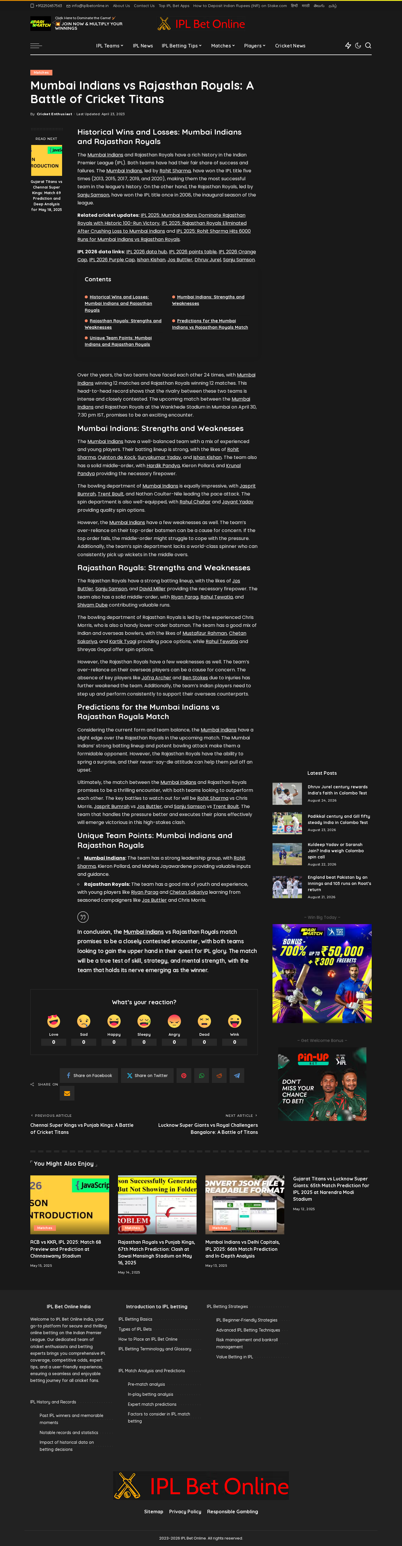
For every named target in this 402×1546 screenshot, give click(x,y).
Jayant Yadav (237, 501)
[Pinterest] (184, 1075)
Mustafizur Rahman (204, 633)
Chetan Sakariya (189, 892)
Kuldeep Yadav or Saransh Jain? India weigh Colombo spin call (336, 851)
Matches (41, 72)
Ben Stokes (195, 677)
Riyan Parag (184, 597)
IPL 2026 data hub (146, 251)
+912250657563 (49, 5)
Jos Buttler (179, 259)
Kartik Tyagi (122, 641)
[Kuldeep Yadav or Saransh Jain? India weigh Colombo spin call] (287, 854)
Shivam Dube (92, 605)
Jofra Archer (156, 677)
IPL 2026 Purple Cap (112, 259)
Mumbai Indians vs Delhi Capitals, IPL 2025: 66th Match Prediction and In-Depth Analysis (242, 1248)
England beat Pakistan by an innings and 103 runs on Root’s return (339, 883)
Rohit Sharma (175, 170)
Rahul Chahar (195, 501)
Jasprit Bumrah (111, 806)
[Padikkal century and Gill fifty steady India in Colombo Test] (287, 823)
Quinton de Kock (117, 457)
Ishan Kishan (151, 259)
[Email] (67, 1093)
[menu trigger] (39, 45)
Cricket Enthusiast (54, 114)
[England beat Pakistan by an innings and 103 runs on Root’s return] (287, 887)
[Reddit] (219, 1075)
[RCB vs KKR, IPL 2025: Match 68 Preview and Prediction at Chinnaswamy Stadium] (69, 1205)
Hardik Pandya (163, 465)
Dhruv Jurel (208, 259)
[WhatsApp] (201, 1075)
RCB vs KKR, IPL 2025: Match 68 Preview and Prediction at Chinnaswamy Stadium (65, 1248)
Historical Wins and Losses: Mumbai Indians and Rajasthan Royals (118, 303)
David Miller (152, 588)
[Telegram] (237, 1075)
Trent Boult (111, 493)
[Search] (368, 45)
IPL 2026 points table (193, 251)
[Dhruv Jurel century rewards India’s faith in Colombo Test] (287, 794)
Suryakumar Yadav (159, 457)
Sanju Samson (93, 194)
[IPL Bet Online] (201, 23)
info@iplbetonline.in (90, 5)
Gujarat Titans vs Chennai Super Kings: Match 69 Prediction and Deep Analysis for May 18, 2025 (46, 195)
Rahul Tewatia (216, 597)
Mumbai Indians (105, 154)
